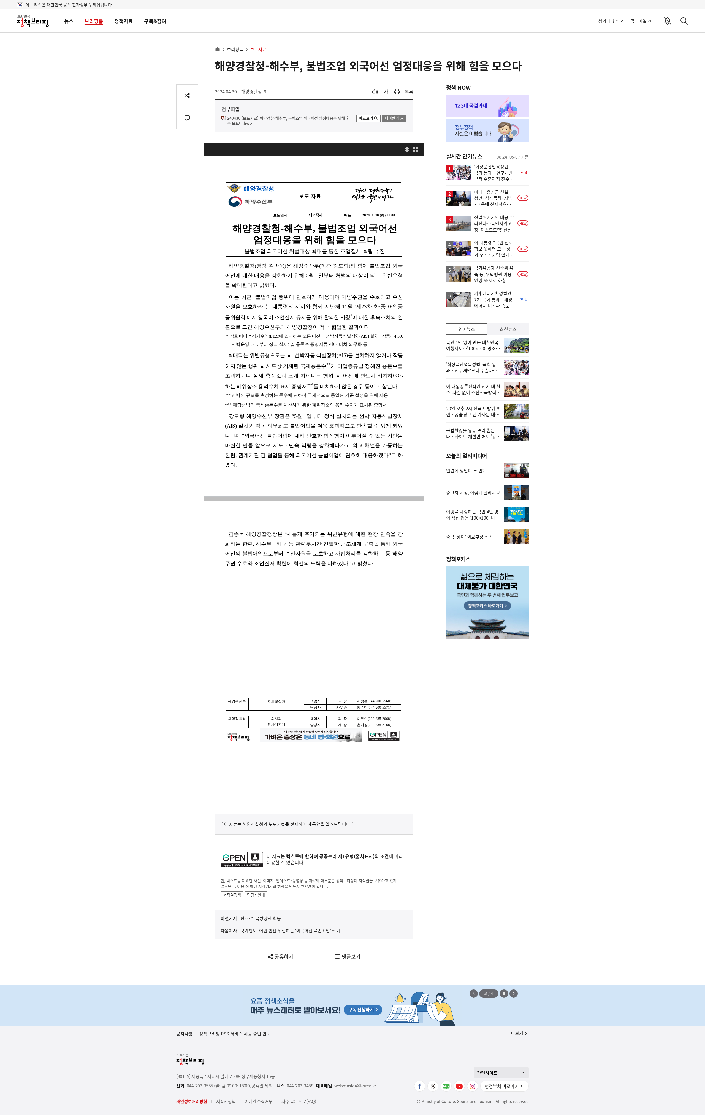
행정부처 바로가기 (502, 1086)
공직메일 (638, 21)
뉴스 (69, 21)
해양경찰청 (253, 91)
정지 (504, 993)
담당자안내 (256, 895)
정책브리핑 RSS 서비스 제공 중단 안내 (235, 1033)
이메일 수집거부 (258, 1101)
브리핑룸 (94, 21)
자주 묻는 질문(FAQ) (298, 1101)
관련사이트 (487, 1072)
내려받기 (392, 118)
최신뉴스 (508, 329)
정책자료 (123, 21)
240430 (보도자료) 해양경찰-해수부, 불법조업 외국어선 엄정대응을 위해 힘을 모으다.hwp (288, 121)
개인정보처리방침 (191, 1101)
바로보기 (366, 118)
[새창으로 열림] (397, 91)
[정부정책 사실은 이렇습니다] (487, 130)
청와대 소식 (608, 21)
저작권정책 (232, 895)
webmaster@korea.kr (355, 1086)
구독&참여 (155, 21)
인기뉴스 (467, 329)
